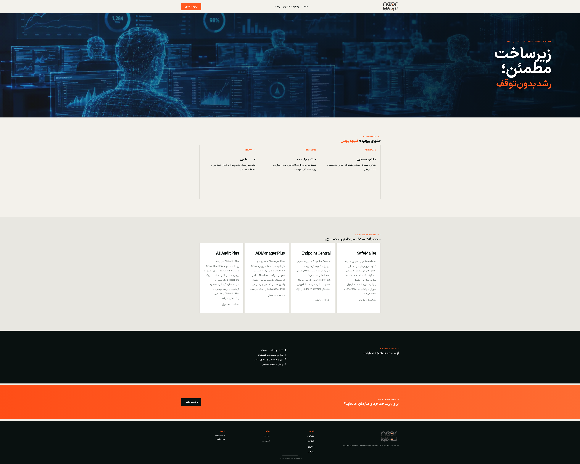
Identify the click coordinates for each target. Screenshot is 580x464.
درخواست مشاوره (191, 6)
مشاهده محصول (367, 300)
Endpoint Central (315, 253)
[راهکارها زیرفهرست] (292, 6)
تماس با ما (266, 441)
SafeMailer (366, 253)
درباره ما (267, 436)
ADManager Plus (270, 253)
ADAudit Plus (227, 253)
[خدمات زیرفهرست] (301, 6)
